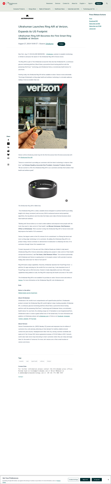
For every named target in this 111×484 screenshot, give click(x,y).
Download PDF (93, 21)
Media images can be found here (27, 293)
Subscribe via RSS (94, 23)
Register (99, 3)
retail (27, 361)
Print (90, 18)
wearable (21, 361)
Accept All (96, 479)
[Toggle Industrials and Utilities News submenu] (81, 9)
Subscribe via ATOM (95, 26)
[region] (55, 480)
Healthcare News (60, 9)
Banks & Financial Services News (45, 9)
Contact (20, 377)
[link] (49, 3)
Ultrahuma (49, 44)
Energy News (32, 9)
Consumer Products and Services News (19, 9)
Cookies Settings (73, 479)
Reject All (85, 479)
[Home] (10, 3)
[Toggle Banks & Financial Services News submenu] (53, 9)
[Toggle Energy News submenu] (38, 9)
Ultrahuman (49, 54)
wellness (42, 361)
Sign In (90, 3)
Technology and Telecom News (89, 9)
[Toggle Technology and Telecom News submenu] (97, 9)
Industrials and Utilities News (74, 9)
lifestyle (49, 361)
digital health (34, 361)
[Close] (108, 479)
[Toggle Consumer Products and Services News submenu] (27, 9)
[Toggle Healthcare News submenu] (66, 9)
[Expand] (65, 147)
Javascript (92, 29)
